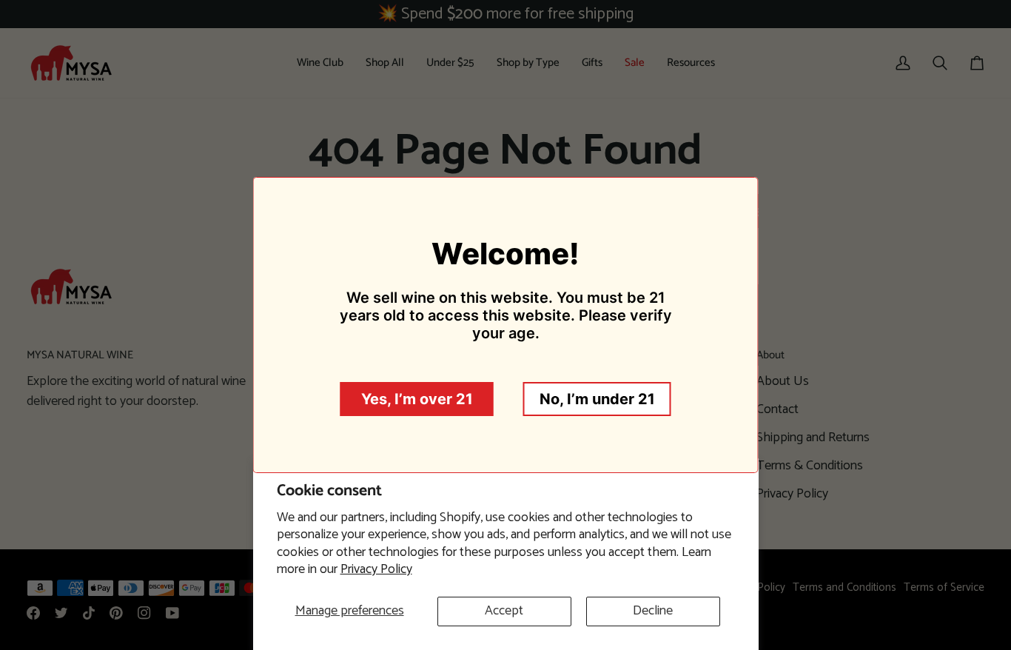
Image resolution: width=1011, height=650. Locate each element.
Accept (504, 611)
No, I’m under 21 (597, 399)
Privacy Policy (376, 569)
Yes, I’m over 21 (417, 399)
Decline (653, 611)
